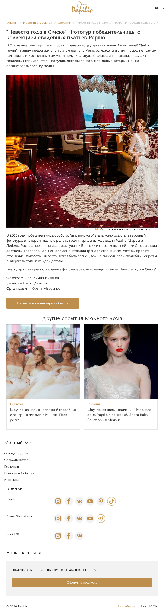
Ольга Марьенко (46, 288)
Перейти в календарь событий (43, 303)
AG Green (13, 534)
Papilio (11, 499)
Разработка (126, 606)
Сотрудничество (16, 460)
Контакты (11, 480)
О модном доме (16, 453)
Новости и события (37, 23)
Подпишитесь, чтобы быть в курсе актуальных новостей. (54, 570)
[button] (152, 376)
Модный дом (18, 442)
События (64, 23)
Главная (11, 23)
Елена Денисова (36, 283)
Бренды (14, 488)
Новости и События (19, 473)
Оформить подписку (82, 582)
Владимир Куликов (43, 278)
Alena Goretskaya (19, 516)
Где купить (12, 466)
